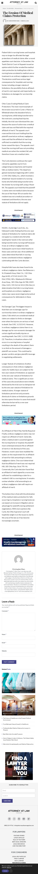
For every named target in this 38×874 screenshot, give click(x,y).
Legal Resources (19, 844)
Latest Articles (19, 837)
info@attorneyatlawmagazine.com (24, 825)
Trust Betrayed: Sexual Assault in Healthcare (15, 724)
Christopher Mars (18, 569)
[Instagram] (14, 819)
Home (4, 8)
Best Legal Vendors (19, 842)
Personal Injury (18, 8)
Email (4, 643)
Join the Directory (19, 846)
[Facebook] (19, 819)
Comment (5, 611)
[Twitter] (28, 819)
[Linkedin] (9, 819)
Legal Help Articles (19, 856)
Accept (5, 871)
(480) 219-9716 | (9, 825)
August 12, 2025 (8, 713)
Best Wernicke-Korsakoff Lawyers (13, 734)
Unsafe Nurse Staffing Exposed (12, 689)
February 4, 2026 (8, 691)
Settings (9, 867)
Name (4, 634)
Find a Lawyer (19, 858)
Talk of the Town (19, 839)
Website (4, 651)
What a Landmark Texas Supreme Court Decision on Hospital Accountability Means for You (18, 710)
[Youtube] (24, 819)
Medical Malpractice (29, 8)
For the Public (10, 8)
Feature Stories (19, 835)
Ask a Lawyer (19, 860)
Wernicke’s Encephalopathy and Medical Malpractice (18, 744)
